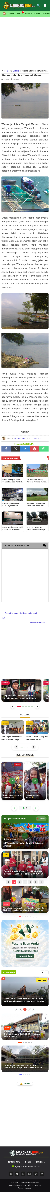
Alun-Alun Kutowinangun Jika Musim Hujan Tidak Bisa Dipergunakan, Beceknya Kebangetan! (36, 505)
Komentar (16, 79)
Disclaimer (23, 1183)
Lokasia (6, 79)
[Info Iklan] (25, 943)
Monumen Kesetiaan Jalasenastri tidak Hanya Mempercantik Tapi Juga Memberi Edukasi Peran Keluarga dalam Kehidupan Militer (36, 528)
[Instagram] (23, 1173)
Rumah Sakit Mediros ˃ (38, 623)
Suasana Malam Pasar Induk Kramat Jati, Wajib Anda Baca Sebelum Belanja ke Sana (12, 528)
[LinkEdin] (25, 449)
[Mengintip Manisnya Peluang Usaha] (25, 899)
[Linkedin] (29, 1173)
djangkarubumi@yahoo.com (28, 1166)
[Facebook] (6, 449)
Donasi (28, 1162)
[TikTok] (35, 1173)
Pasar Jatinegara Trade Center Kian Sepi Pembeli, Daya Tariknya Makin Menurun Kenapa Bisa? (12, 481)
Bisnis (37, 13)
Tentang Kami (14, 1162)
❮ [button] (16, 747)
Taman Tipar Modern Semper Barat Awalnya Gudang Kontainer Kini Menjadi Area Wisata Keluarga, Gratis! (23, 1000)
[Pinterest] (34, 449)
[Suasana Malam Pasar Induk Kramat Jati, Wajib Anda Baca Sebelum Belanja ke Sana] (12, 518)
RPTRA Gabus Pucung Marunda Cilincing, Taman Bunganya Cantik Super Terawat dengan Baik (36, 481)
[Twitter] (15, 449)
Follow (25, 1083)
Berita (20, 13)
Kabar (11, 13)
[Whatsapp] (44, 449)
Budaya (28, 13)
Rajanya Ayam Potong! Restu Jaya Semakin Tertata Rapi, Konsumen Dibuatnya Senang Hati (11, 505)
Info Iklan (40, 1162)
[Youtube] (41, 1173)
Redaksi (14, 1183)
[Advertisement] (25, 42)
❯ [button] (33, 747)
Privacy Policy (33, 1183)
